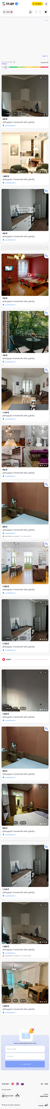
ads (45, 20)
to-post (38, 4)
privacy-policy (6, 1089)
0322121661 (44, 1096)
